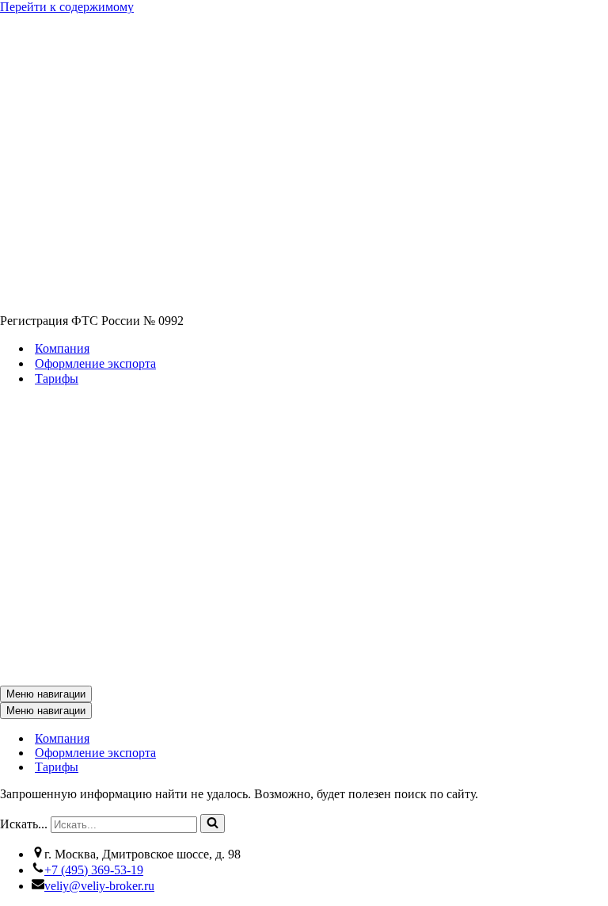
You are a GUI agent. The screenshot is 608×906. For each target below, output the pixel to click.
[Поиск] (212, 823)
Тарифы (56, 378)
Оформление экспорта (95, 363)
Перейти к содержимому (67, 6)
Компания (62, 348)
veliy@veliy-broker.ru (99, 886)
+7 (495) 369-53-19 (93, 870)
